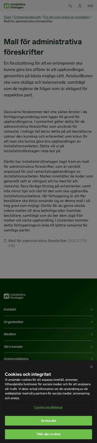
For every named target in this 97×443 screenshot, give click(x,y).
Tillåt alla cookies (48, 434)
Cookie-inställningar (48, 407)
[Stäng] (91, 367)
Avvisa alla (48, 420)
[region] (48, 401)
